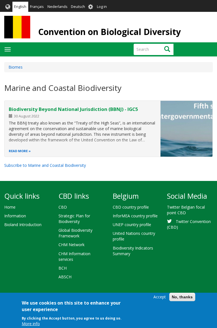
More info (31, 323)
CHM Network (71, 244)
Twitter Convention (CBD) (189, 224)
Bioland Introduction (23, 224)
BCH (62, 268)
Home (10, 207)
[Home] (17, 27)
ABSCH (64, 276)
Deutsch (78, 6)
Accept (159, 296)
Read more (18, 151)
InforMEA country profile (135, 215)
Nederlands (57, 6)
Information (15, 215)
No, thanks (182, 297)
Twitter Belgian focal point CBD (186, 209)
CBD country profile (131, 207)
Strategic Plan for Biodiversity (74, 218)
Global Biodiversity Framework (75, 233)
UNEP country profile (132, 224)
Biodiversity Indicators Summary (133, 250)
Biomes (15, 67)
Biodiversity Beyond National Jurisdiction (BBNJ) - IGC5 (73, 109)
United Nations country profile (134, 236)
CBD (62, 207)
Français (37, 6)
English (20, 6)
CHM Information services (74, 256)
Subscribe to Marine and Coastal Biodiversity (45, 165)
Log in (102, 6)
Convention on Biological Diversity (109, 32)
